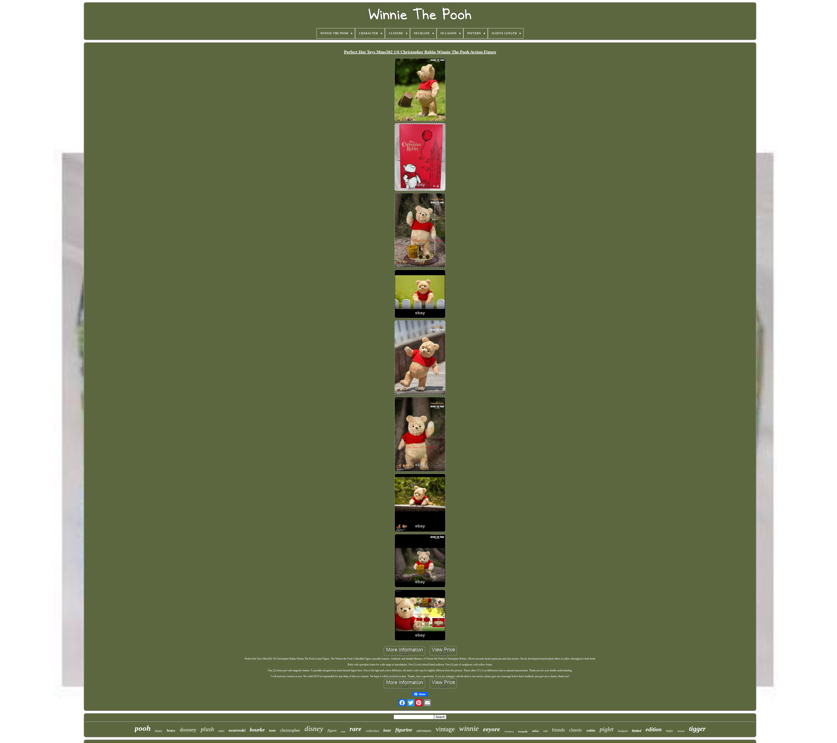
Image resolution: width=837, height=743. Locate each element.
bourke (257, 730)
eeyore (491, 729)
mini (221, 731)
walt (545, 731)
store (343, 731)
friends (558, 730)
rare (355, 729)
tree (272, 730)
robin (591, 730)
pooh (143, 728)
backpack (623, 731)
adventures (424, 731)
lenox (171, 730)
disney (314, 729)
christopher (290, 730)
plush (207, 729)
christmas (509, 731)
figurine (403, 730)
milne (535, 731)
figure (332, 730)
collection (372, 731)
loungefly (523, 731)
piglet (607, 729)
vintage (445, 729)
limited (636, 731)
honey (158, 731)
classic (575, 730)
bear (387, 730)
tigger (697, 729)
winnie (469, 728)
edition (654, 729)
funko (669, 731)
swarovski (237, 730)
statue (681, 731)
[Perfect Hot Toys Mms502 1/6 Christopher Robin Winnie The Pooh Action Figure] (420, 90)
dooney (188, 730)
